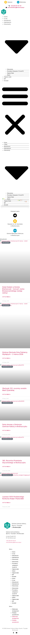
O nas (5, 18)
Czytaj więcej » (6, 296)
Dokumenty (10, 69)
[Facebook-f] (13, 632)
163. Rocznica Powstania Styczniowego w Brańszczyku (14, 461)
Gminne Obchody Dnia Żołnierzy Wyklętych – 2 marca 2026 (14, 353)
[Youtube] (16, 632)
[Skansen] (5, 2)
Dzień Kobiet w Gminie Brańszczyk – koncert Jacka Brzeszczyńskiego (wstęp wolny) (13, 290)
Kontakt (6, 80)
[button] (15, 110)
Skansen (9, 2)
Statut (8, 75)
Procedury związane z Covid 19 (15, 71)
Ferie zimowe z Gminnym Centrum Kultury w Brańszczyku (14, 425)
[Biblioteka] (18, 2)
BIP (5, 79)
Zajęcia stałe (10, 73)
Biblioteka (23, 2)
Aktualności (7, 20)
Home (5, 16)
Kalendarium (7, 22)
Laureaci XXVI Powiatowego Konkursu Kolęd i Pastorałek (13, 498)
